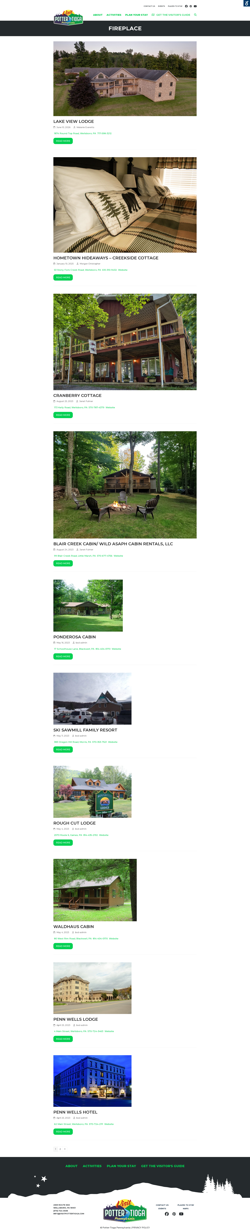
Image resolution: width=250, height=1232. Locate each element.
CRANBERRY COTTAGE (77, 395)
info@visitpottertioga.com (68, 1214)
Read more (63, 141)
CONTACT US (149, 6)
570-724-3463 (95, 1031)
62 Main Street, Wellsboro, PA (71, 1124)
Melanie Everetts (85, 127)
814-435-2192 (90, 835)
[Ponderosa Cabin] (88, 605)
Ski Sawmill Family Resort (85, 730)
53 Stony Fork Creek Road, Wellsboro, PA (77, 270)
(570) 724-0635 (60, 1211)
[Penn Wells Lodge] (92, 988)
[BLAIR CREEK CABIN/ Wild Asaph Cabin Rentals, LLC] (125, 484)
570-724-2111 (96, 1124)
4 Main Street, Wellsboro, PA (70, 1031)
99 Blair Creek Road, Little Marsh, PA (75, 556)
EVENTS (161, 6)
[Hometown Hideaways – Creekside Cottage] (125, 204)
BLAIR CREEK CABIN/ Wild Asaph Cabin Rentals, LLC (113, 543)
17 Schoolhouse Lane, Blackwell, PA (74, 649)
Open (246, 3)
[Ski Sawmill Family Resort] (92, 698)
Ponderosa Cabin (74, 636)
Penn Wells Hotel (75, 1112)
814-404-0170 (103, 649)
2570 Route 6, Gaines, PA (68, 835)
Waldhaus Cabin (73, 926)
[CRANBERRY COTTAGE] (125, 341)
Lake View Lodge (73, 121)
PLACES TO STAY (175, 6)
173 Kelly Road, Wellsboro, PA (70, 407)
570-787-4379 (96, 407)
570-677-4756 (104, 556)
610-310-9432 (109, 270)
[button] (195, 15)
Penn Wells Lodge (75, 1019)
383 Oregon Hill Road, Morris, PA (72, 742)
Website (122, 270)
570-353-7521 (99, 742)
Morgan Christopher (90, 263)
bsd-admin (81, 642)
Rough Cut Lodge (74, 823)
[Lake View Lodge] (125, 78)
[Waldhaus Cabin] (95, 890)
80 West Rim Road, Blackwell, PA (73, 938)
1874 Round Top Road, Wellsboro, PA (75, 133)
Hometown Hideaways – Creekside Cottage (105, 257)
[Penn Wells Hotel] (92, 1080)
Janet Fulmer (86, 401)
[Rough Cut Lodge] (92, 791)
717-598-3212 (104, 133)
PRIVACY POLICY (141, 1227)
